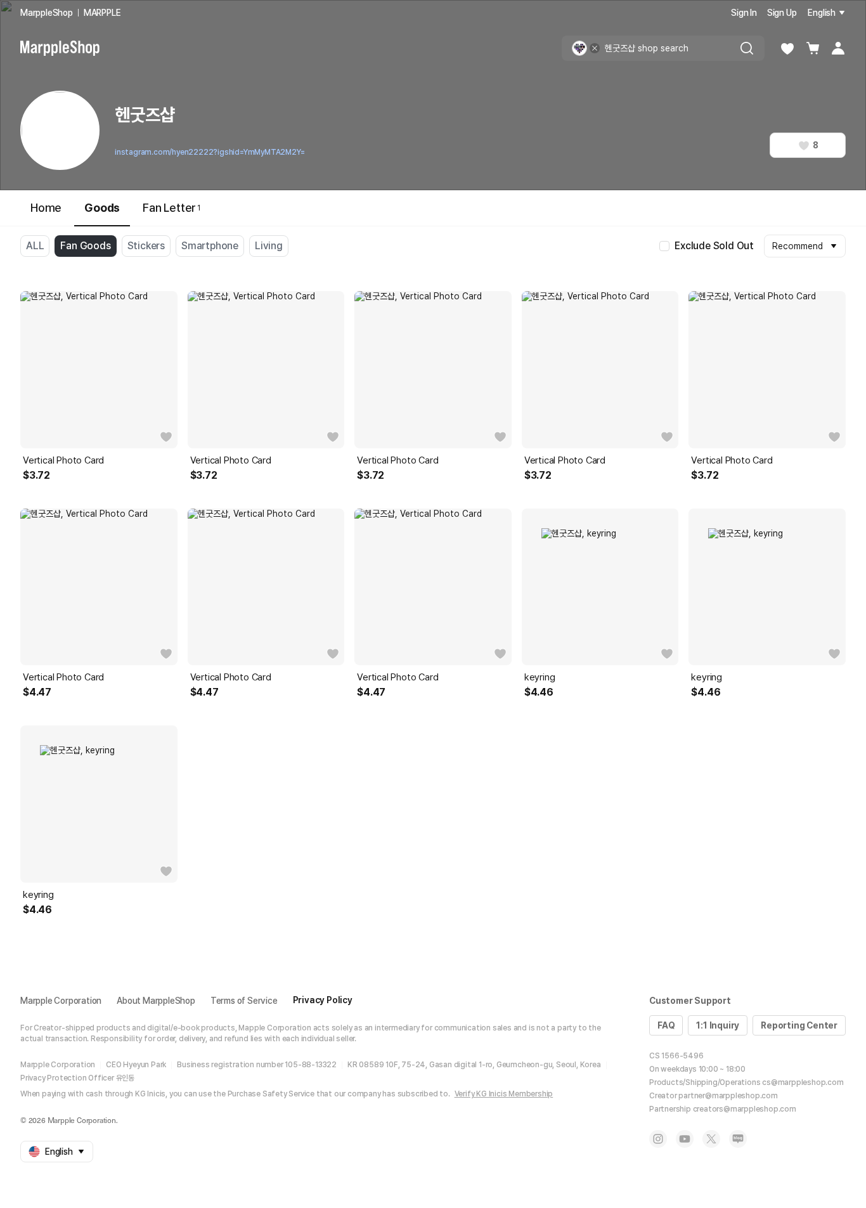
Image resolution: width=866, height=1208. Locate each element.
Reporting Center (799, 1025)
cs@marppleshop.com (802, 1082)
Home (45, 207)
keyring (539, 677)
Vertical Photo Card (63, 460)
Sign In (744, 13)
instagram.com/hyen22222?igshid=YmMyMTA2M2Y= (209, 152)
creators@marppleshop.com (744, 1109)
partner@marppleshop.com (727, 1095)
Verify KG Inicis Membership (504, 1093)
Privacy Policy (322, 1000)
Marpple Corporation (60, 1001)
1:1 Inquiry (717, 1025)
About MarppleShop (156, 1001)
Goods (102, 207)
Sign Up (782, 13)
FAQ (666, 1025)
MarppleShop (46, 13)
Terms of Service (244, 1001)
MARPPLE (102, 13)
